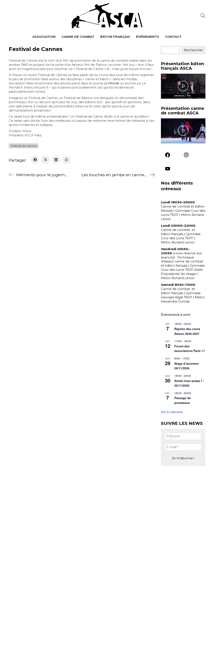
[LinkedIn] (56, 160)
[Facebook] (35, 160)
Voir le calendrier (172, 412)
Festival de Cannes (23, 145)
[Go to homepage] (107, 15)
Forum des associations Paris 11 (189, 348)
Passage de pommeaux (182, 400)
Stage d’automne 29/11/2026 (186, 365)
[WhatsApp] (66, 160)
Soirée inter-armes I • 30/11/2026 (189, 383)
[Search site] (203, 16)
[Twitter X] (45, 160)
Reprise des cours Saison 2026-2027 (187, 331)
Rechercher (193, 50)
